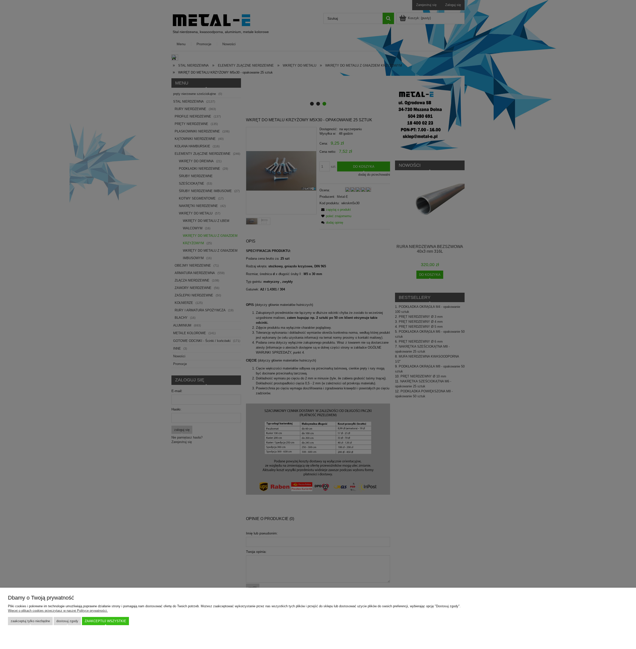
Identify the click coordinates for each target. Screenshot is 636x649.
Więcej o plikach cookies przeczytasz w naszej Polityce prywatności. (58, 610)
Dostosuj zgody (67, 621)
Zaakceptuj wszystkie (105, 621)
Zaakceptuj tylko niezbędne (30, 621)
